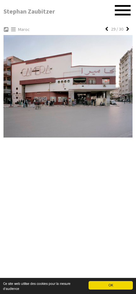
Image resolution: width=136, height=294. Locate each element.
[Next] (127, 29)
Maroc (24, 29)
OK (110, 285)
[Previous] (106, 29)
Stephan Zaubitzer (29, 11)
